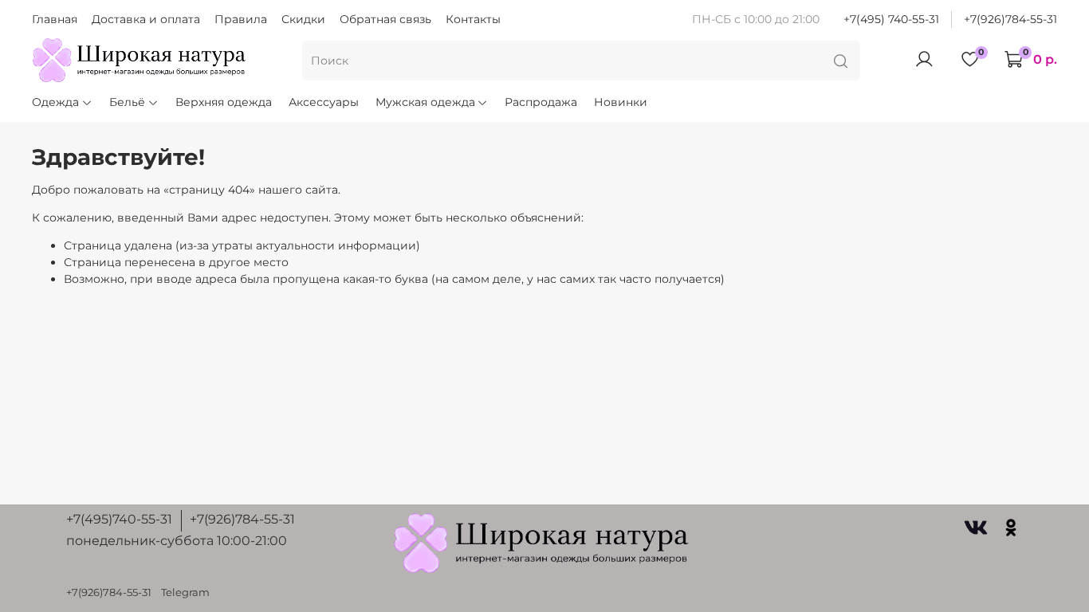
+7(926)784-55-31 (1010, 19)
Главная (54, 19)
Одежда (55, 102)
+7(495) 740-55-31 (891, 19)
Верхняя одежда (223, 102)
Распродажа (541, 102)
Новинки (620, 102)
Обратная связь (385, 19)
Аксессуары (324, 102)
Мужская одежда (425, 102)
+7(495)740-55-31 (119, 519)
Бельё (127, 102)
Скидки (303, 19)
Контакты (473, 19)
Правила (240, 19)
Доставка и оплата (146, 19)
